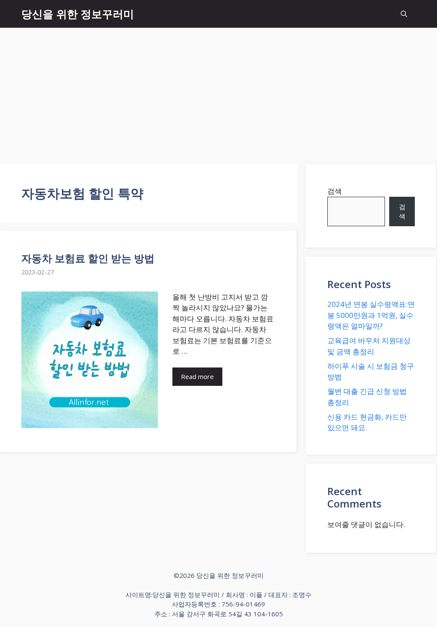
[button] (404, 14)
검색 (334, 191)
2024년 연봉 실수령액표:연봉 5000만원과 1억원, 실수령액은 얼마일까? (371, 315)
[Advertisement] (218, 92)
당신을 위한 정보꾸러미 (77, 13)
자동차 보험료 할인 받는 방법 (87, 258)
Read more (197, 376)
